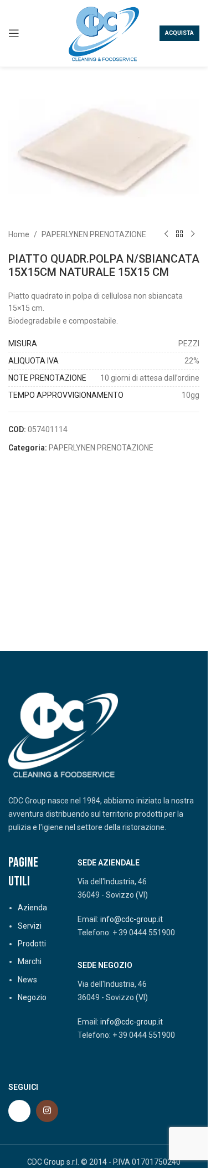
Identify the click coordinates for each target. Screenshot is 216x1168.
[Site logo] (104, 32)
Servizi (30, 925)
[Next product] (192, 234)
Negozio (32, 997)
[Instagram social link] (47, 1111)
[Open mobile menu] (14, 33)
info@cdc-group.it (131, 919)
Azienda (32, 907)
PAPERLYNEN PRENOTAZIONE (94, 234)
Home (18, 234)
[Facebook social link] (19, 1111)
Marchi (30, 961)
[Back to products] (179, 234)
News (27, 979)
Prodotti (32, 943)
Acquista (179, 33)
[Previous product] (166, 234)
